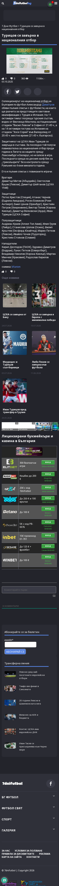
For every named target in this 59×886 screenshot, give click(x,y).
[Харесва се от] (3, 78)
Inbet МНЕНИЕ (48, 539)
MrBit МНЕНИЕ (48, 491)
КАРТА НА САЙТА (12, 857)
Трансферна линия (16, 663)
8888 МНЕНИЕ (48, 502)
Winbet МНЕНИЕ (48, 562)
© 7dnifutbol (9, 870)
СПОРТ (7, 819)
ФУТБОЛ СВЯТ (12, 808)
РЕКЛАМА (44, 853)
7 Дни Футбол (9, 26)
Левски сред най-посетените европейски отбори (32, 675)
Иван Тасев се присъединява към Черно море (33, 746)
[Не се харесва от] (11, 78)
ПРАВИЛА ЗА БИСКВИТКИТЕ (18, 853)
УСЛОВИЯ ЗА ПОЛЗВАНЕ (28, 850)
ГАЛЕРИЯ (8, 830)
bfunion (16, 266)
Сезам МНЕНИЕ (48, 550)
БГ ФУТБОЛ (10, 797)
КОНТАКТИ (33, 857)
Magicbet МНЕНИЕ (48, 479)
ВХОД (48, 462)
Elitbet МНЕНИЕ (48, 466)
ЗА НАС (6, 850)
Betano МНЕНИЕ (48, 514)
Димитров (48, 104)
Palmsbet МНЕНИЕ (48, 527)
